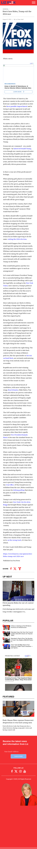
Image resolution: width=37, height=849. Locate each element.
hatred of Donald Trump (22, 148)
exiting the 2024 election (17, 239)
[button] (33, 3)
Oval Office (10, 485)
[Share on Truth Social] (19, 569)
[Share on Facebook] (11, 569)
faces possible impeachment (17, 106)
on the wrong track (14, 540)
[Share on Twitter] (15, 569)
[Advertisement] (18, 827)
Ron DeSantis (13, 390)
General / (6, 9)
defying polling (18, 490)
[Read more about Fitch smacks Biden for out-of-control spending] (18, 597)
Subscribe (18, 756)
